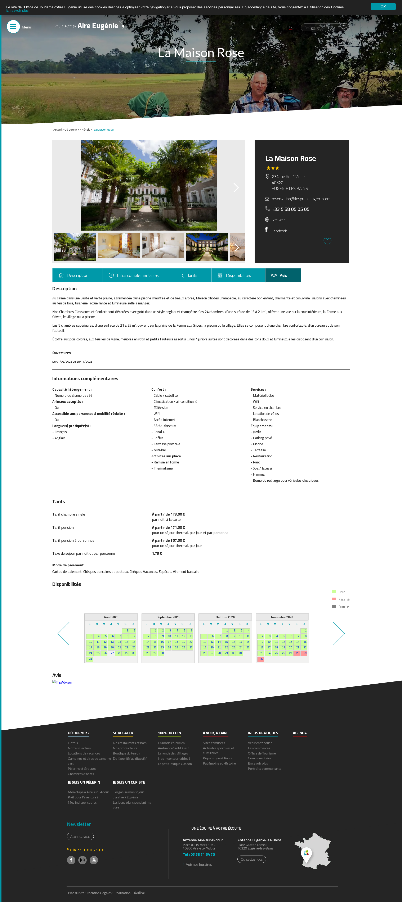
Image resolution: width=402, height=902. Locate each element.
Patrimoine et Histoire (219, 763)
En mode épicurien (171, 743)
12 (105, 641)
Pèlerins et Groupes (82, 768)
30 (133, 653)
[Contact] (253, 27)
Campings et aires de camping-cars (90, 760)
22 (126, 647)
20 (112, 647)
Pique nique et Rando (218, 758)
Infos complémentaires (138, 275)
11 (98, 641)
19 (105, 647)
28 (119, 653)
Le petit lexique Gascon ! (175, 764)
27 (112, 653)
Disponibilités (238, 275)
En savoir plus (17, 10)
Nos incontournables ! (174, 758)
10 (90, 641)
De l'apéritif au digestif (130, 758)
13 (112, 641)
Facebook (279, 231)
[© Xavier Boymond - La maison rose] (148, 185)
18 (98, 647)
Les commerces (259, 748)
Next (232, 186)
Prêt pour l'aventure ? (83, 797)
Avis (283, 275)
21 (119, 647)
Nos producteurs (125, 748)
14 (119, 641)
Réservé (344, 599)
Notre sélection (79, 748)
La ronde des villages (173, 753)
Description (77, 275)
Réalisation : (124, 893)
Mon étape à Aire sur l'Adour (88, 792)
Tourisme (85, 25)
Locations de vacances (84, 753)
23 (133, 647)
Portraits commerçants (264, 768)
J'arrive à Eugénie (125, 797)
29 (126, 653)
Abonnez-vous (80, 836)
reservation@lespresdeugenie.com (301, 199)
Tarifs (192, 275)
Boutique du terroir (127, 753)
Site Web (278, 219)
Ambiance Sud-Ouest (173, 748)
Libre (342, 592)
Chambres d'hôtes (81, 774)
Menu (26, 27)
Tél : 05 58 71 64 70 (199, 853)
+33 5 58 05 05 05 (290, 209)
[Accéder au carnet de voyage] (275, 27)
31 (90, 658)
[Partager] (264, 27)
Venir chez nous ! (260, 743)
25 (98, 653)
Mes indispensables (82, 802)
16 (133, 641)
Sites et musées (214, 743)
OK (383, 6)
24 (90, 653)
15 (126, 641)
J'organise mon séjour (128, 792)
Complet (344, 606)
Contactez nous (252, 859)
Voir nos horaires (199, 864)
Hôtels (73, 743)
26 (105, 653)
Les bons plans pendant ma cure (132, 804)
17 (90, 647)
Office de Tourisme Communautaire (262, 755)
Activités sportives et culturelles (218, 750)
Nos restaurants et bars (130, 743)
